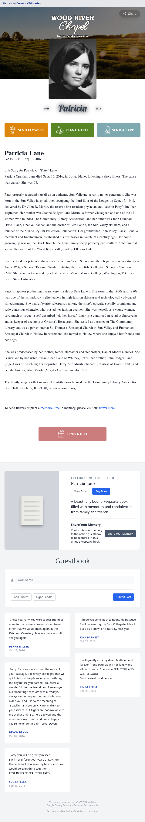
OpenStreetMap (76, 811)
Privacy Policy (62, 805)
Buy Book (101, 491)
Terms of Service (83, 805)
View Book (80, 491)
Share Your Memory (120, 533)
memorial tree (50, 407)
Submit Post (123, 597)
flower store (107, 407)
